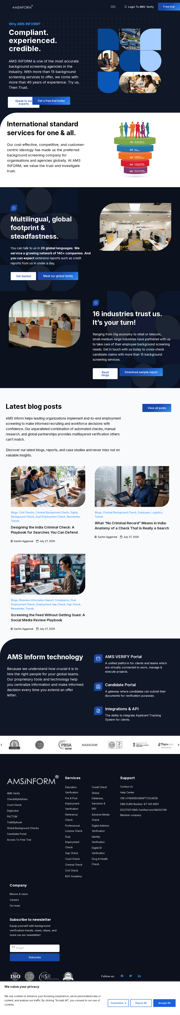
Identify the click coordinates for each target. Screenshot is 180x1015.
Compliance (62, 600)
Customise (117, 1002)
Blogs (14, 512)
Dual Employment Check (50, 516)
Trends (15, 521)
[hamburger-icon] (113, 6)
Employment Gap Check (50, 604)
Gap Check (73, 604)
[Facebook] (122, 976)
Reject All (141, 1002)
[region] (90, 998)
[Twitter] (130, 976)
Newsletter (73, 516)
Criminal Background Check (52, 512)
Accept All (164, 1002)
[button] (1, 744)
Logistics (156, 512)
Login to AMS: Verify (141, 6)
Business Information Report (36, 600)
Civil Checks (26, 512)
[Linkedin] (139, 976)
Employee (144, 512)
